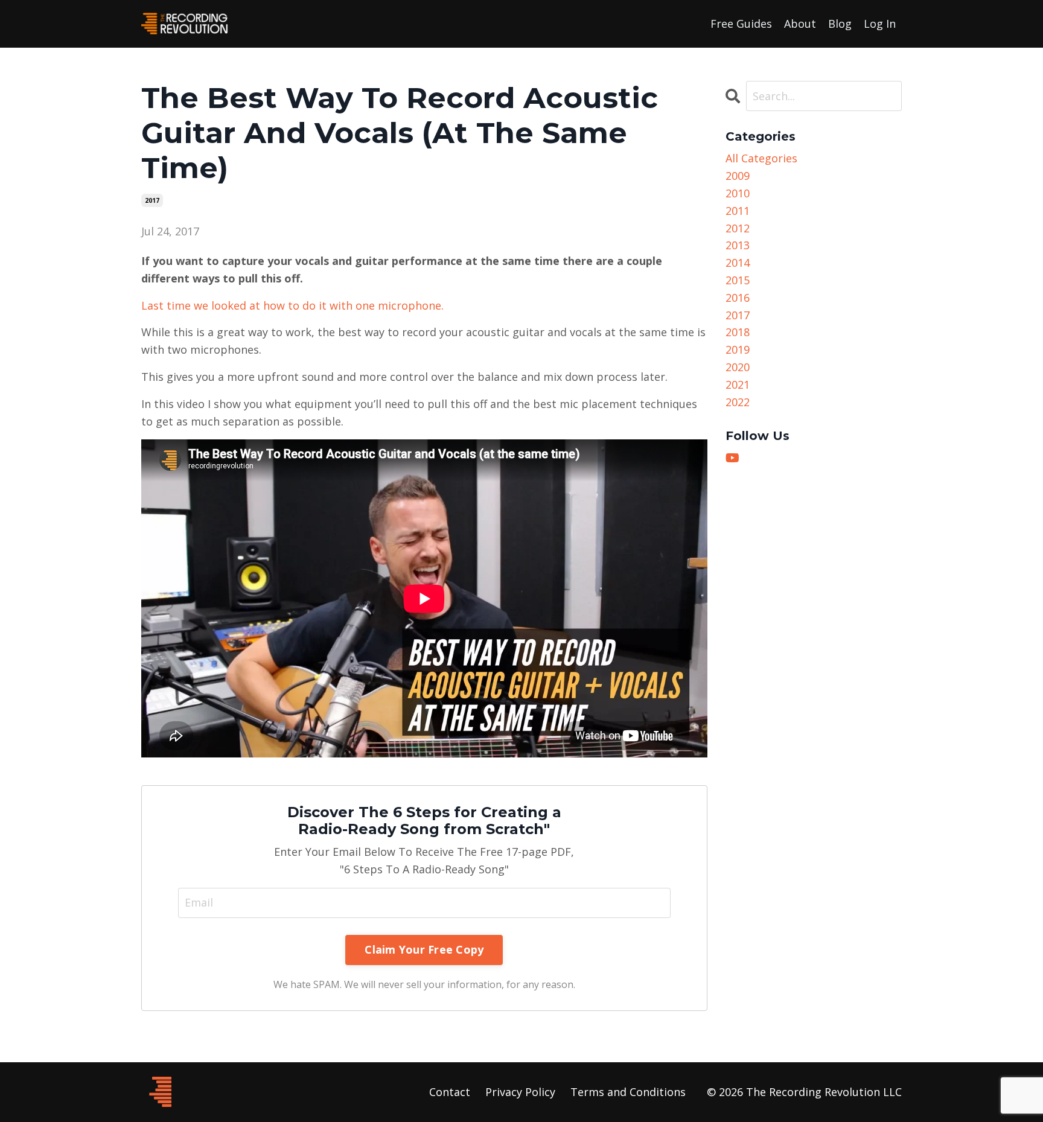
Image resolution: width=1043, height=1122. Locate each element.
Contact (449, 1092)
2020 (738, 367)
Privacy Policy (520, 1092)
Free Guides (741, 23)
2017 (152, 200)
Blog (840, 23)
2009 (738, 175)
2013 (738, 245)
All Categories (761, 158)
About (800, 23)
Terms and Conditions (628, 1092)
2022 (738, 402)
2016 (738, 297)
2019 (738, 349)
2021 (738, 384)
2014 (738, 262)
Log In (880, 23)
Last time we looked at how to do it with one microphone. (292, 305)
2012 (738, 228)
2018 (738, 332)
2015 (738, 280)
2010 (738, 193)
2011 (738, 210)
